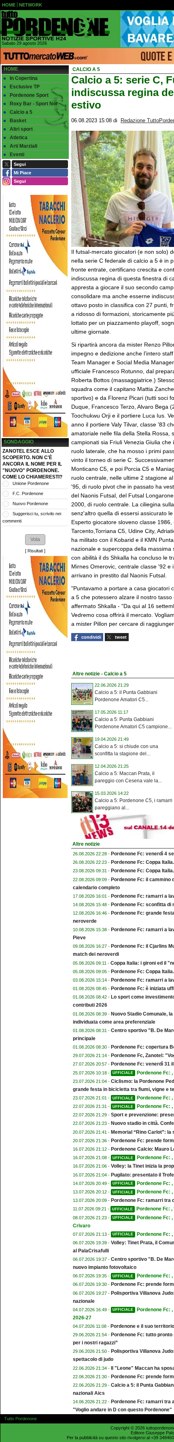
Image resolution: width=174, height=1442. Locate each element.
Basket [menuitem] (18, 120)
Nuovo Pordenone (30, 503)
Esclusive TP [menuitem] (25, 87)
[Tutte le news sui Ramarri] (55, 26)
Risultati (35, 550)
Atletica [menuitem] (19, 137)
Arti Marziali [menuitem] (23, 146)
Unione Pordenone (31, 483)
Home (11, 69)
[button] (35, 539)
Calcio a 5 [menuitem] (21, 112)
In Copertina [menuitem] (24, 78)
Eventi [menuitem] (17, 154)
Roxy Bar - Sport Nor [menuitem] (34, 104)
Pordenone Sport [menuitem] (29, 95)
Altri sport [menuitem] (21, 129)
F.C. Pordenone (28, 493)
